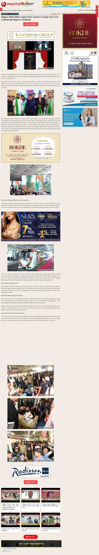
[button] (10, 499)
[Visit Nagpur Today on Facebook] (95, 10)
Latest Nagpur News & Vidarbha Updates (11, 10)
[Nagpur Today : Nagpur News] (18, 4)
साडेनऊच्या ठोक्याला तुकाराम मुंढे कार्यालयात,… (9, 548)
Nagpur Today (56, 13)
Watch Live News (30, 24)
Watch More (31, 536)
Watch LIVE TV (30, 482)
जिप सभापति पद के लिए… (6, 550)
